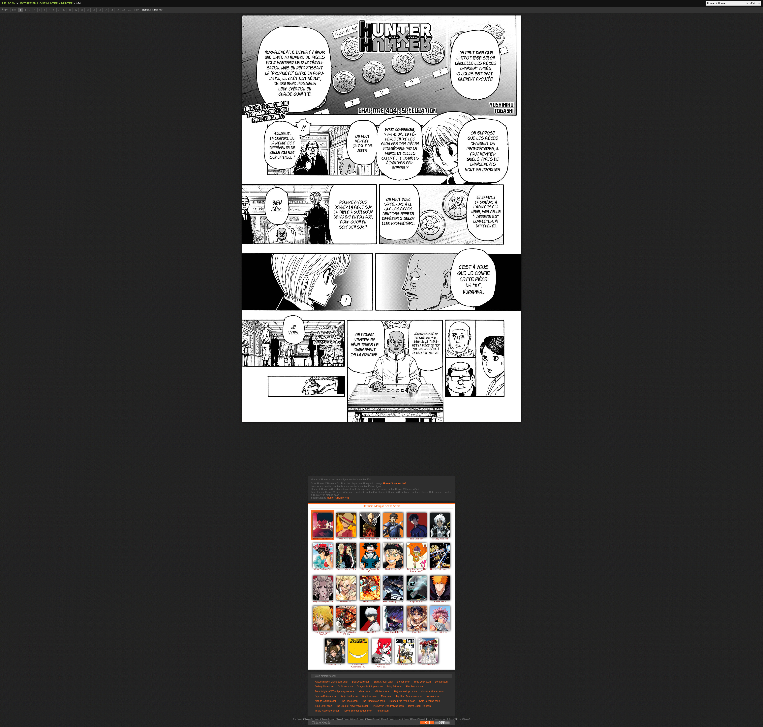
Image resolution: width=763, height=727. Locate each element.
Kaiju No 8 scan (349, 696)
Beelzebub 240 (428, 664)
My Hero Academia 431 (370, 570)
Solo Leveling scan (429, 701)
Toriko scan (382, 710)
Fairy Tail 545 (440, 632)
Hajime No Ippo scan (405, 691)
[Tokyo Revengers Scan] (323, 588)
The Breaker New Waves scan (352, 706)
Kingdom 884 (393, 539)
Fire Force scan (414, 686)
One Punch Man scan (373, 701)
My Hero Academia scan (409, 696)
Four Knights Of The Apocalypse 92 (416, 570)
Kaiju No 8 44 (416, 602)
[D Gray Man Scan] (440, 525)
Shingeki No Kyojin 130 (346, 633)
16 (100, 9)
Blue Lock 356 (417, 539)
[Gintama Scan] (369, 618)
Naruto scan (433, 696)
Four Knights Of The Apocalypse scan (335, 691)
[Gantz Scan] (334, 650)
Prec (14, 9)
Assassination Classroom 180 (358, 665)
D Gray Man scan (324, 686)
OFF (442, 722)
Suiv (136, 9)
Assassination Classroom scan (331, 681)
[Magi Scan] (416, 618)
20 (123, 9)
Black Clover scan (383, 681)
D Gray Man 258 (440, 539)
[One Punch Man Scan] (369, 525)
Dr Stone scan (345, 686)
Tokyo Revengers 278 (323, 602)
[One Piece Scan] (346, 525)
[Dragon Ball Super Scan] (440, 555)
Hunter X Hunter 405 (152, 9)
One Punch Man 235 (369, 539)
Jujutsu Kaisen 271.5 (346, 569)
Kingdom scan (369, 696)
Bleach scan (403, 681)
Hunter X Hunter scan (432, 691)
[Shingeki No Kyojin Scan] (346, 618)
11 (70, 9)
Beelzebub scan (361, 681)
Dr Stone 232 (346, 602)
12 (76, 9)
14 (88, 9)
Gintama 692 (370, 632)
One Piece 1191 (346, 539)
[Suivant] (381, 218)
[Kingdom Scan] (393, 525)
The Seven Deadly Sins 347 (323, 633)
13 (82, 9)
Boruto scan (441, 681)
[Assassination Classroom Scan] (358, 650)
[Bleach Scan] (440, 588)
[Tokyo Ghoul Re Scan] (393, 618)
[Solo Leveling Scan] (393, 588)
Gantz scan (365, 691)
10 (64, 9)
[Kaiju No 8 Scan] (416, 588)
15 (94, 9)
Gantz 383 (333, 664)
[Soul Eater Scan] (405, 650)
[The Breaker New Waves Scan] (381, 650)
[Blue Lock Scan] (416, 525)
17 (106, 9)
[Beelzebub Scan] (428, 650)
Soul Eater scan (323, 706)
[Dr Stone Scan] (346, 588)
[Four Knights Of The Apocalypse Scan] (416, 555)
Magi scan (386, 696)
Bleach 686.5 (440, 602)
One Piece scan (349, 701)
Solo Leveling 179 (392, 602)
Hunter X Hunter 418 (323, 539)
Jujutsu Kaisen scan (326, 696)
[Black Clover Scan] (393, 555)
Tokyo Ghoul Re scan (419, 706)
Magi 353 (416, 632)
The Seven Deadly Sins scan (388, 706)
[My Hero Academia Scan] (369, 555)
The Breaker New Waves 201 (382, 665)
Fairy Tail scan (394, 686)
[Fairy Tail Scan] (440, 618)
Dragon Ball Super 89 (440, 569)
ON (427, 722)
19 (117, 9)
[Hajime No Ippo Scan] (323, 555)
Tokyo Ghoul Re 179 (393, 632)
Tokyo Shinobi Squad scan (358, 710)
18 (111, 9)
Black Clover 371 (393, 569)
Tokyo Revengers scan (327, 710)
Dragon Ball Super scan (370, 686)
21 (129, 9)
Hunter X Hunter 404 (394, 483)
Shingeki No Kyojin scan (402, 701)
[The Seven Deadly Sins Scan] (323, 618)
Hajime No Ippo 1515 (323, 569)
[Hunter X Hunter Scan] (323, 525)
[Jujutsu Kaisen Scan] (346, 555)
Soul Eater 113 (405, 664)
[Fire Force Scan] (369, 588)
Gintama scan (382, 691)
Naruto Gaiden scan (326, 701)
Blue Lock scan (422, 681)
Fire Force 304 (370, 602)
